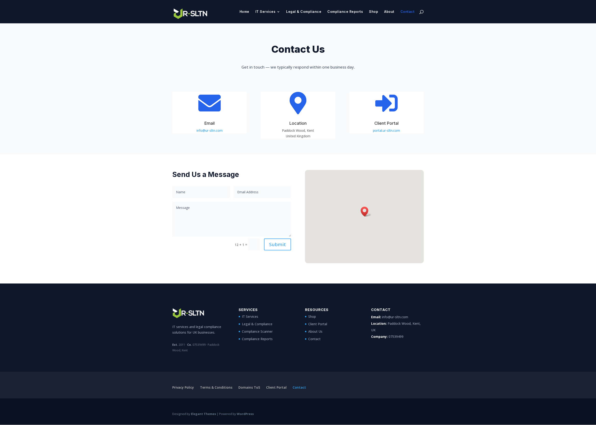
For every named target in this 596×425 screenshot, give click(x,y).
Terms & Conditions (216, 387)
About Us (315, 331)
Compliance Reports (345, 12)
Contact (407, 12)
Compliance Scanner (257, 331)
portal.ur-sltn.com (386, 130)
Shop (373, 12)
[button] (366, 212)
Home (244, 12)
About (389, 12)
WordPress (245, 414)
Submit (277, 244)
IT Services (265, 12)
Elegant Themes (203, 414)
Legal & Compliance (303, 12)
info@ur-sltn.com (209, 130)
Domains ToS (249, 387)
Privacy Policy (183, 387)
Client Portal (317, 324)
